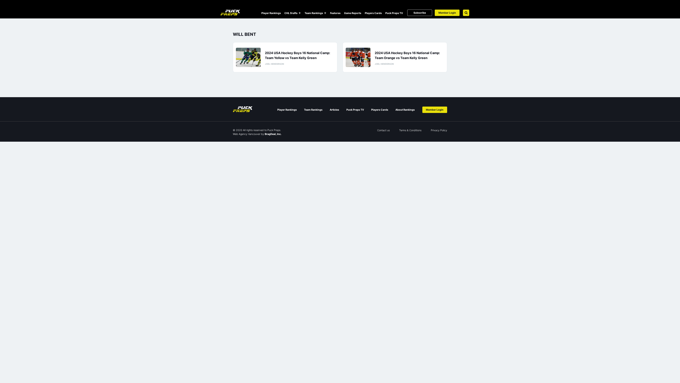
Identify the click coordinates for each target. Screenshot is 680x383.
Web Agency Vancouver (246, 133)
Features (335, 13)
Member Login (447, 12)
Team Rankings (314, 13)
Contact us (383, 130)
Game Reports (352, 13)
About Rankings (405, 109)
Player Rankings (271, 13)
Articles (334, 109)
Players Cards (373, 13)
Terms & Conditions (410, 130)
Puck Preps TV (394, 13)
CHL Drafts (291, 13)
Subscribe (419, 12)
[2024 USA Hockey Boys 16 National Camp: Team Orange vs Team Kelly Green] (358, 57)
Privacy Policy (439, 130)
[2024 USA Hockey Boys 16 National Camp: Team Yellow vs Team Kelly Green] (248, 57)
